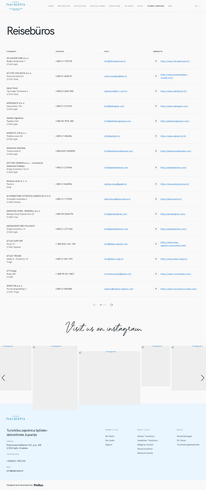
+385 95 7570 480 (64, 121)
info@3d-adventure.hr (115, 61)
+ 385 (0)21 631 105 (65, 244)
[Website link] (176, 61)
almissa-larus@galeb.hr (115, 184)
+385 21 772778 (63, 61)
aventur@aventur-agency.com (118, 289)
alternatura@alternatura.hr (117, 199)
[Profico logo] (39, 485)
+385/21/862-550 (64, 91)
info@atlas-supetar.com (116, 244)
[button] (103, 408)
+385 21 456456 (63, 136)
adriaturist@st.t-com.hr (115, 91)
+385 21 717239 (63, 199)
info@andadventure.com (116, 167)
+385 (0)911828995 (65, 151)
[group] (55, 378)
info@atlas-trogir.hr (113, 259)
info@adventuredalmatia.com (118, 151)
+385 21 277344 (63, 167)
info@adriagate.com (114, 106)
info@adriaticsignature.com (117, 121)
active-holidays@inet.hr (115, 76)
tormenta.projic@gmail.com (117, 274)
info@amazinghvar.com (115, 214)
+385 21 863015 (63, 76)
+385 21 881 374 (63, 259)
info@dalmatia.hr (15, 470)
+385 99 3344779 (64, 214)
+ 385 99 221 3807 (64, 274)
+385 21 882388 (63, 289)
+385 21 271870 (63, 106)
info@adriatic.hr (112, 136)
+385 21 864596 (63, 184)
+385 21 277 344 (63, 229)
